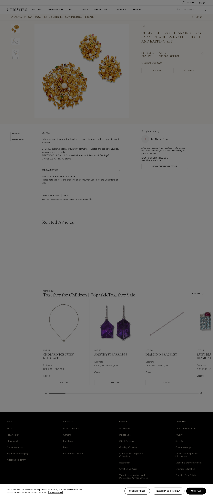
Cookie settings (137, 491)
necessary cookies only (168, 491)
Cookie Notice (55, 492)
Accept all (196, 491)
